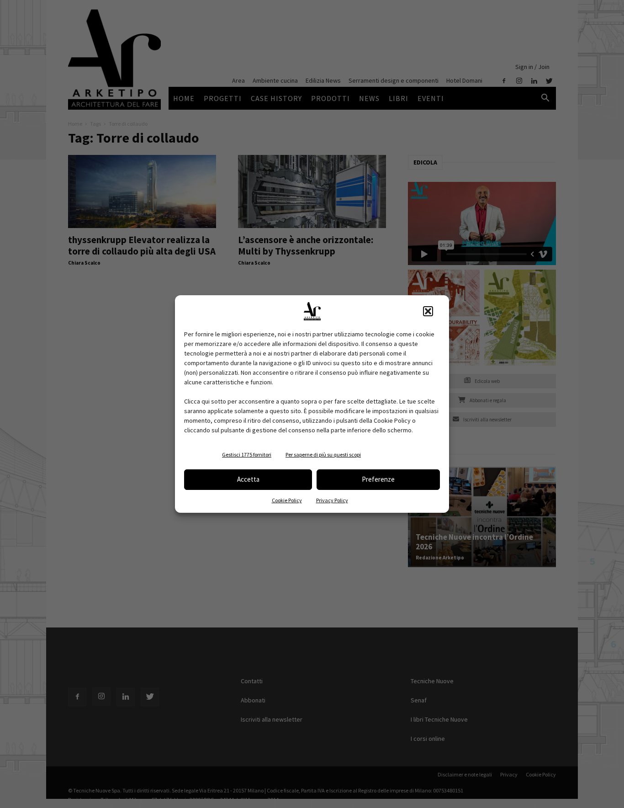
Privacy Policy (332, 500)
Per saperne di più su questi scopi (323, 454)
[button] (428, 311)
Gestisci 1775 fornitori (246, 454)
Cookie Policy (287, 500)
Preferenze (378, 479)
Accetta (248, 479)
